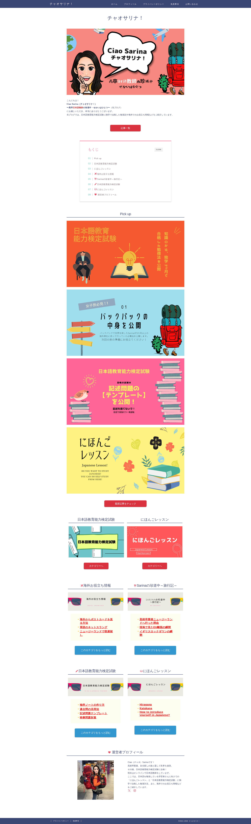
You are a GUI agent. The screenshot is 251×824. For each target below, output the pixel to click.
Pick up (97, 158)
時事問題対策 (88, 717)
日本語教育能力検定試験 (105, 164)
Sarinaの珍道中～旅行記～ (109, 179)
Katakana (146, 708)
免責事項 (175, 4)
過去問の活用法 (89, 709)
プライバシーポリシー (153, 4)
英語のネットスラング (93, 627)
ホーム (114, 4)
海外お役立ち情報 (105, 174)
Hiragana (146, 704)
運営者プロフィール (107, 195)
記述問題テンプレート (93, 713)
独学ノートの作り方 (92, 704)
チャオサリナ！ (61, 3)
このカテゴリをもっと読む (95, 650)
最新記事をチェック (125, 503)
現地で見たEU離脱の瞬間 (155, 627)
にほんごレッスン (102, 169)
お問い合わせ (192, 4)
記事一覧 (125, 128)
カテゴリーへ (96, 566)
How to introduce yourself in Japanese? (155, 713)
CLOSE (158, 149)
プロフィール (130, 4)
